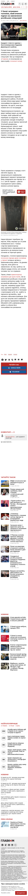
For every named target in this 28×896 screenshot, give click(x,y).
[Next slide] (26, 7)
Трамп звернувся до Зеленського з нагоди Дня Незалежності (17, 759)
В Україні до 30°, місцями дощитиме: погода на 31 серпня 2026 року (13, 778)
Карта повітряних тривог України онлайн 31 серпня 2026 (17, 738)
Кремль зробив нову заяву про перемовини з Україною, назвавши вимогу (17, 767)
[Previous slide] (24, 7)
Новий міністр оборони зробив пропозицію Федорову (16, 744)
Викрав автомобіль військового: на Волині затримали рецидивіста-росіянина (17, 574)
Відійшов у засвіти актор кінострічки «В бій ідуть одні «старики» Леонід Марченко (18, 667)
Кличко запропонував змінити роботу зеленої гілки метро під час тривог (18, 647)
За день (18, 725)
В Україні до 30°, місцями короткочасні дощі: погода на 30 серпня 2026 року (13, 784)
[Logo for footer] (7, 841)
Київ (5, 354)
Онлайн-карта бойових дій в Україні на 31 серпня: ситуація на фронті (17, 731)
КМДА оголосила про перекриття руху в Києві (18, 482)
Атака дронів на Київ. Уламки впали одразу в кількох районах (18, 619)
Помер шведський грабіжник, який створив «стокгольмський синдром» (17, 492)
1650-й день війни (6, 7)
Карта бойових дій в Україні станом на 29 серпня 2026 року (13, 797)
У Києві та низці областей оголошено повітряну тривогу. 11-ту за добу (18, 638)
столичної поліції (16, 61)
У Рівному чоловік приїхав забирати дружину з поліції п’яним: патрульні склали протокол (17, 538)
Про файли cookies (5, 892)
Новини (4, 614)
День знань (16, 7)
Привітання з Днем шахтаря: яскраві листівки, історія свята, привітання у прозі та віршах (13, 791)
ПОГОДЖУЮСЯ (21, 893)
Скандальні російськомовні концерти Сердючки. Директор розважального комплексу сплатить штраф (18, 561)
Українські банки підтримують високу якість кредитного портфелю (18, 824)
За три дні (11, 725)
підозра (10, 354)
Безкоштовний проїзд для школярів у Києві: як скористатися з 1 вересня (18, 656)
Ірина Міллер (23, 20)
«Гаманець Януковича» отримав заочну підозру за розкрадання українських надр (18, 517)
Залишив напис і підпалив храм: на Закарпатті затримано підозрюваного (18, 527)
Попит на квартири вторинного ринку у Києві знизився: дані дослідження (17, 549)
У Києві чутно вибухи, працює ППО (18, 627)
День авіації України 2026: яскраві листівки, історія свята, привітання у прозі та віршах (12, 804)
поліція (15, 354)
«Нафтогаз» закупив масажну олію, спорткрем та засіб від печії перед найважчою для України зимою (12, 812)
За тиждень (4, 725)
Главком (5, 59)
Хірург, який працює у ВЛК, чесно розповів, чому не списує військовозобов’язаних (17, 752)
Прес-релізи (7, 819)
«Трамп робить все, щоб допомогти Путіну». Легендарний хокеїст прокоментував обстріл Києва (18, 505)
